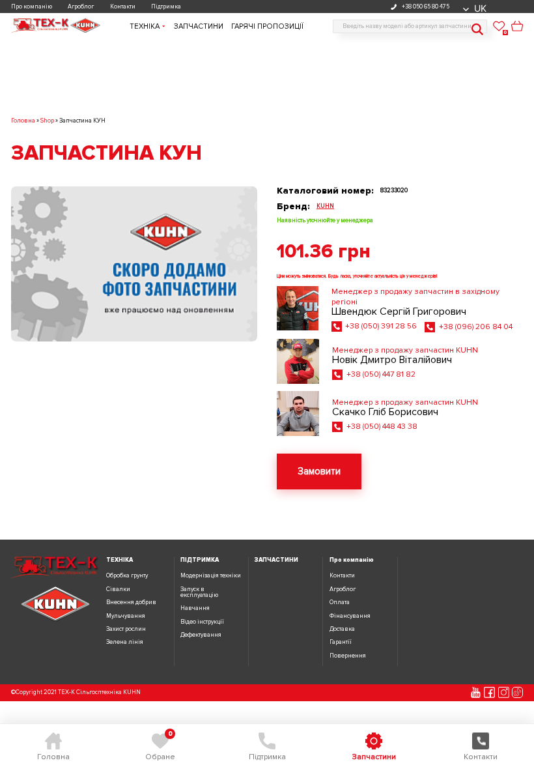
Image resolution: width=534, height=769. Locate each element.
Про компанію (31, 7)
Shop (47, 120)
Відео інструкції (202, 622)
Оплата (340, 602)
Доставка (342, 629)
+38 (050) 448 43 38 (381, 426)
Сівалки (118, 589)
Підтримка (166, 7)
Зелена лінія (124, 642)
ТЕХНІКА (119, 560)
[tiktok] (517, 692)
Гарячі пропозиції (267, 26)
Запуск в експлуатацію (199, 592)
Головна (23, 120)
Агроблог (81, 7)
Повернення (348, 656)
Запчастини (198, 26)
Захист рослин (126, 629)
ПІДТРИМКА (199, 560)
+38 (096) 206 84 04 (476, 327)
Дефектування (200, 635)
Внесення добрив (131, 602)
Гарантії (341, 642)
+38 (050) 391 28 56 (381, 326)
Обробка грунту (127, 576)
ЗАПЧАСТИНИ (276, 560)
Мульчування (125, 616)
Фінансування (350, 616)
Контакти (122, 7)
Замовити (319, 471)
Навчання (195, 608)
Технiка (145, 26)
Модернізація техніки (210, 576)
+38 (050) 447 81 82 (380, 374)
